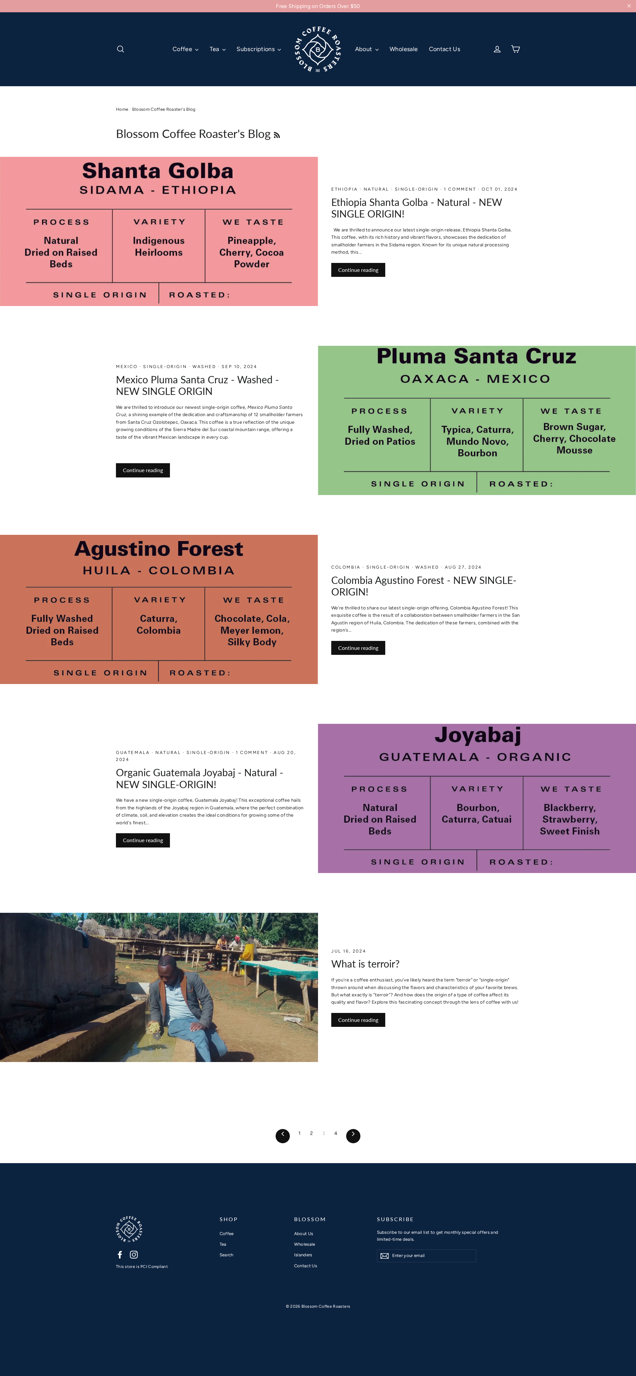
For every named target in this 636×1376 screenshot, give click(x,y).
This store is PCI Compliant (142, 1266)
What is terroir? (365, 963)
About (364, 49)
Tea (215, 49)
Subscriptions (256, 49)
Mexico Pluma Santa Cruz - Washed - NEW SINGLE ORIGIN (197, 385)
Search (227, 1254)
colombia (346, 567)
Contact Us (444, 49)
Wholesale (404, 49)
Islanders (303, 1254)
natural (377, 189)
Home (122, 109)
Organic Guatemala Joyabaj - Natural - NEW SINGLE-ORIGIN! (199, 778)
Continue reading (358, 270)
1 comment (461, 189)
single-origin (417, 189)
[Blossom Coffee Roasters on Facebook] (120, 1255)
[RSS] (277, 133)
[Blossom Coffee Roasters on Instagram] (134, 1255)
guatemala (134, 752)
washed (205, 366)
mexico (127, 366)
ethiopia (345, 189)
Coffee (183, 49)
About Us (303, 1233)
